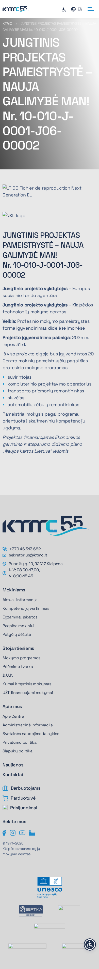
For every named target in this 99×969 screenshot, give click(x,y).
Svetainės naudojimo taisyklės (31, 733)
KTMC (7, 23)
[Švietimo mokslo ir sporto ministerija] (49, 930)
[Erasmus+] (69, 910)
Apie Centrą (13, 716)
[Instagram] (12, 832)
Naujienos (13, 765)
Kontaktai (13, 774)
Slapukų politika (17, 751)
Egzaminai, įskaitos (20, 617)
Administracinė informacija (28, 725)
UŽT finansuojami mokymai (28, 692)
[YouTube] (22, 832)
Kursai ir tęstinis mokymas (27, 684)
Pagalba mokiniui (18, 625)
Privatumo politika (19, 742)
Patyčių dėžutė (17, 634)
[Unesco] (49, 887)
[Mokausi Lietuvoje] (27, 948)
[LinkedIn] (32, 832)
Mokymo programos (21, 658)
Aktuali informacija (20, 599)
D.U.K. (8, 675)
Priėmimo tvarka (18, 666)
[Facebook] (4, 832)
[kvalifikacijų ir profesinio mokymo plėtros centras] (76, 948)
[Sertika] (31, 910)
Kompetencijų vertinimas (26, 608)
